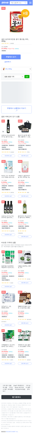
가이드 (11, 387)
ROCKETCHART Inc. (12, 431)
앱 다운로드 (16, 397)
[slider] (5, 43)
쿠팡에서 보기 (11, 57)
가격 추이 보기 (8, 155)
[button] (30, 2)
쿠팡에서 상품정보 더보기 (16, 108)
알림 (27, 76)
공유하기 (7, 62)
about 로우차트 (19, 387)
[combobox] (16, 69)
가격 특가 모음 (7, 385)
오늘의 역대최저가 (18, 385)
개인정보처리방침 (20, 389)
